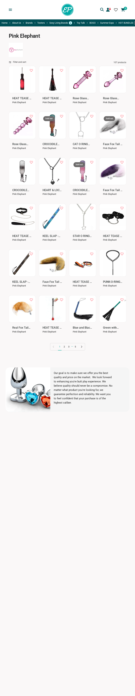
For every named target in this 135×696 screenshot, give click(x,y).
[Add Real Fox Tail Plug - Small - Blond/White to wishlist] (31, 299)
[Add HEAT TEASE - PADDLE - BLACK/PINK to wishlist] (31, 70)
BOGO (92, 23)
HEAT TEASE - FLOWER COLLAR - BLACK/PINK (21, 236)
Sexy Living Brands (60, 22)
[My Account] (108, 9)
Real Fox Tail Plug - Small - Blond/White (20, 328)
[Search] (102, 10)
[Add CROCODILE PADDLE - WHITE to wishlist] (31, 162)
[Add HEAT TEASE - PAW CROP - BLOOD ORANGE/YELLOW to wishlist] (61, 299)
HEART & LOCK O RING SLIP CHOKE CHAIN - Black (52, 190)
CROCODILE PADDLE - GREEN (50, 144)
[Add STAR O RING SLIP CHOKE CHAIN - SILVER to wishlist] (91, 208)
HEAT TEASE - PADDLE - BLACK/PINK (21, 98)
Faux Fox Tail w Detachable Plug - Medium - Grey (113, 144)
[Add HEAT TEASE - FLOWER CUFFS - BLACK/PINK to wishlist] (122, 208)
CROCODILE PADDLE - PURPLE (80, 190)
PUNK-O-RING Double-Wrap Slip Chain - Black (111, 282)
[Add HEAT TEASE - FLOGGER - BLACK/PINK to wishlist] (61, 70)
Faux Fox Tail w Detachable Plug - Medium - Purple (113, 190)
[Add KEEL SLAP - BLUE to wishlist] (61, 208)
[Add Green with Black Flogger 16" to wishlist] (122, 299)
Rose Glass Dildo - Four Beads (19, 144)
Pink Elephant (19, 102)
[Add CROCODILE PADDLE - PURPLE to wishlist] (91, 162)
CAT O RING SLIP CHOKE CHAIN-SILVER (82, 144)
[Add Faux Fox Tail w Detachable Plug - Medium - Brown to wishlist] (61, 253)
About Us (16, 23)
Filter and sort (19, 62)
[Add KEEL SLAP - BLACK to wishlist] (31, 253)
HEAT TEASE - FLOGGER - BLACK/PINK (51, 98)
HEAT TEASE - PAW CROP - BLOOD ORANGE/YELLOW (52, 328)
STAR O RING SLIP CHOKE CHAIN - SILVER (81, 236)
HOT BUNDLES (125, 23)
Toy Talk (81, 23)
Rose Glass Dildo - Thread (82, 98)
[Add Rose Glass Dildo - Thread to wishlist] (91, 70)
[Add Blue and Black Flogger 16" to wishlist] (91, 299)
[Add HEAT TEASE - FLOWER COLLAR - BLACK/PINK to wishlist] (31, 208)
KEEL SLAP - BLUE (50, 236)
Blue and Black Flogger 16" (82, 328)
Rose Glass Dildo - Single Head (111, 98)
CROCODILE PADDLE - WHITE (19, 190)
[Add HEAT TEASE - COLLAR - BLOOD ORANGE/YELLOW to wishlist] (91, 253)
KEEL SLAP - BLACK (20, 282)
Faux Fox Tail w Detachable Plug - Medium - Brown (52, 282)
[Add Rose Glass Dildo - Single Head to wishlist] (122, 70)
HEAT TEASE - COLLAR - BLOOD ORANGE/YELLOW (82, 282)
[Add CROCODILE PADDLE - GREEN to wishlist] (61, 116)
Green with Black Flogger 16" (111, 328)
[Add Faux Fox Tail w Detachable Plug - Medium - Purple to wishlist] (122, 162)
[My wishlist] (116, 10)
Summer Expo (107, 23)
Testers (41, 23)
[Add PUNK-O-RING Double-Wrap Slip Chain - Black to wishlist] (122, 253)
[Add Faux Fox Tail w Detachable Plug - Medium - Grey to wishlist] (122, 116)
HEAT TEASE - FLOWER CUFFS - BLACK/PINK (112, 236)
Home (5, 23)
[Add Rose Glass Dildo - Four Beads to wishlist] (31, 116)
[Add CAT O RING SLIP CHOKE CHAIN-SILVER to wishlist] (91, 116)
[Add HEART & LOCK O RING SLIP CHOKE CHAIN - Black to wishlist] (61, 162)
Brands (29, 23)
